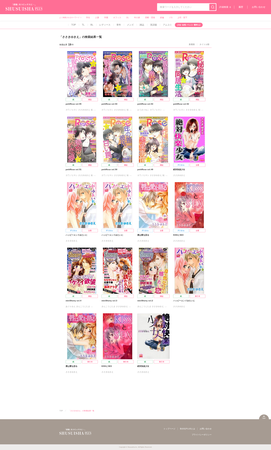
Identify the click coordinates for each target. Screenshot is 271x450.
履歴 (241, 7)
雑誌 (142, 25)
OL (127, 17)
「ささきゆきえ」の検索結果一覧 (81, 411)
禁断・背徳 (150, 17)
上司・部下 (182, 17)
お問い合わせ (258, 7)
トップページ (169, 429)
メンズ (130, 25)
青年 (118, 25)
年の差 (137, 17)
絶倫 (162, 17)
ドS (170, 17)
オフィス (117, 17)
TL (83, 25)
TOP (73, 25)
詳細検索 (223, 7)
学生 (88, 17)
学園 (106, 17)
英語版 (153, 25)
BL (91, 25)
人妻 (97, 17)
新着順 (192, 44)
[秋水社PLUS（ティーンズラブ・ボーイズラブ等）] (24, 9)
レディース (105, 25)
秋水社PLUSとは (187, 429)
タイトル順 (204, 44)
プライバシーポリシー (202, 434)
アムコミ (167, 25)
